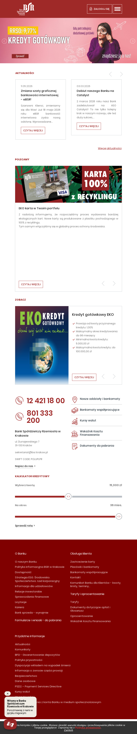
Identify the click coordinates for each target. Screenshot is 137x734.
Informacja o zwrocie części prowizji (39, 670)
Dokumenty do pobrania (97, 446)
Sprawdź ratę (24, 525)
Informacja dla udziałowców (34, 586)
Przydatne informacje (30, 636)
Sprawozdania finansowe (32, 597)
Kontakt (75, 577)
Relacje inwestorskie (28, 591)
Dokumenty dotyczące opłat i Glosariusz (90, 609)
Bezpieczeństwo (26, 676)
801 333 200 (40, 417)
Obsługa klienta (81, 554)
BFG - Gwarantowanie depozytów (37, 655)
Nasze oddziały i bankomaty (100, 399)
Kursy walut (88, 420)
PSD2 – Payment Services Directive (38, 686)
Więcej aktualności (110, 148)
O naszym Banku (26, 562)
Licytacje (21, 602)
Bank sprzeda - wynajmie (31, 612)
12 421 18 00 (46, 400)
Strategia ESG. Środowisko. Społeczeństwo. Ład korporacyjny (37, 579)
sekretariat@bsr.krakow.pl (31, 452)
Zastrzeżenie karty (82, 562)
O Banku (20, 554)
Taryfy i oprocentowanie (87, 594)
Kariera (19, 607)
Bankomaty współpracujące (100, 410)
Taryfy (74, 602)
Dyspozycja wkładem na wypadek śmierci (42, 665)
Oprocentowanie (81, 616)
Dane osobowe (25, 681)
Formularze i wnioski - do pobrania (38, 620)
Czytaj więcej (34, 126)
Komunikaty (22, 649)
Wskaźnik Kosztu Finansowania (91, 433)
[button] (110, 74)
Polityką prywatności (88, 727)
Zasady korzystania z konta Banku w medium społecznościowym (58, 702)
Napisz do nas (24, 466)
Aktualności (22, 644)
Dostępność (23, 572)
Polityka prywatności (28, 660)
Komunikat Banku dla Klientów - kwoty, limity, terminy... (95, 584)
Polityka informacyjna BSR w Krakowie (39, 567)
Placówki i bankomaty (84, 567)
